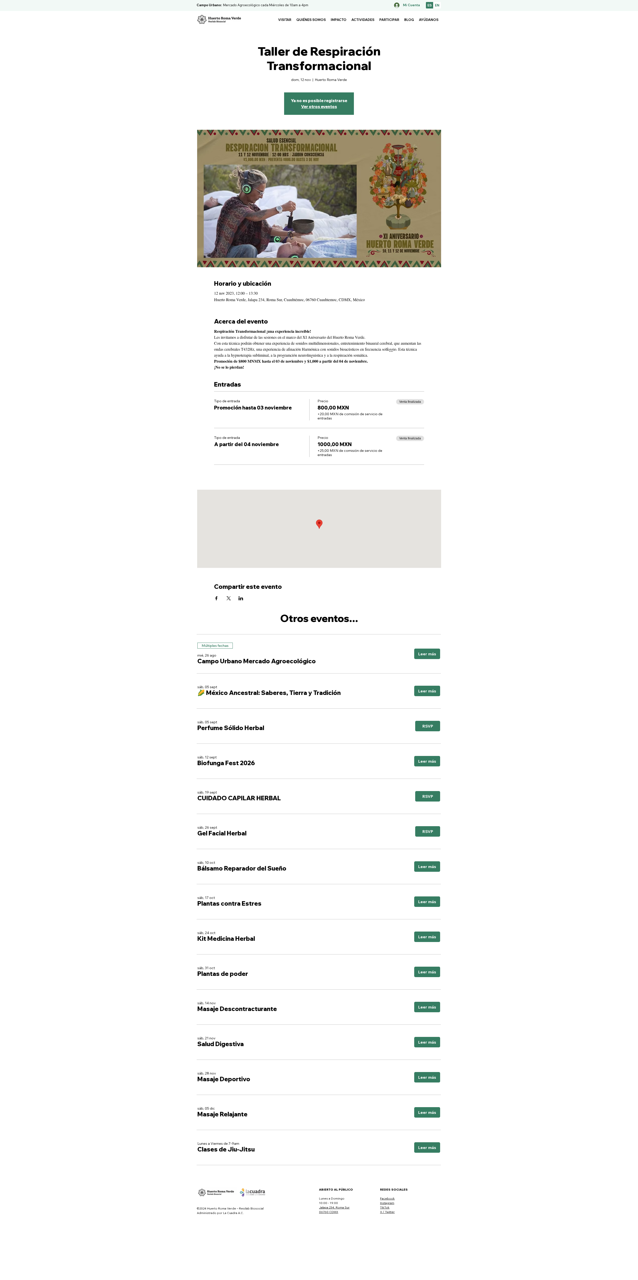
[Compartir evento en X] (228, 598)
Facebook (387, 1198)
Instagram (387, 1203)
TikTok (385, 1207)
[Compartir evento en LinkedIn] (241, 598)
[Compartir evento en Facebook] (216, 598)
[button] (285, 19)
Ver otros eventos (319, 106)
